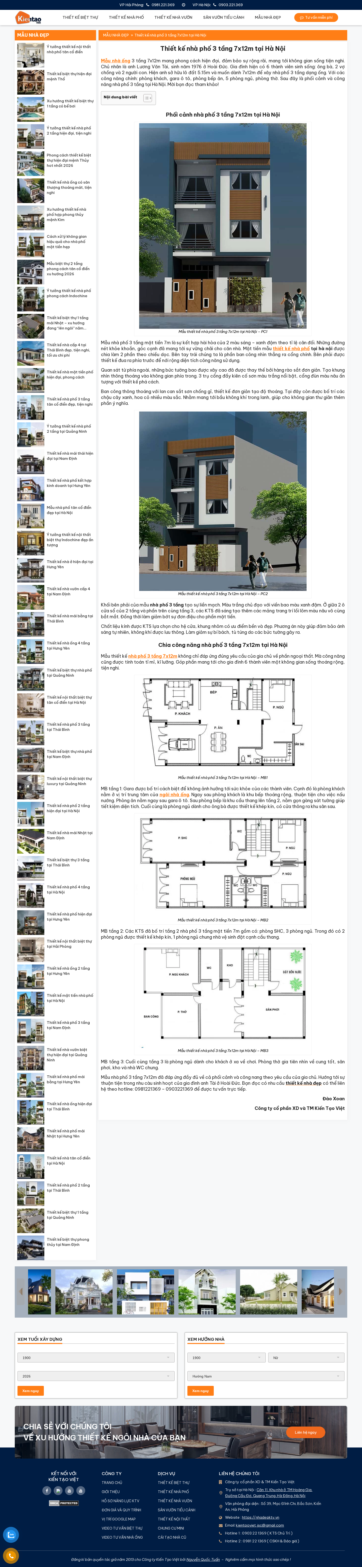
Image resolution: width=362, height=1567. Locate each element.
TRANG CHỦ (112, 1483)
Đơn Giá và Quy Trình (121, 1510)
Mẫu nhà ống (115, 61)
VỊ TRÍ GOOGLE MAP (119, 1519)
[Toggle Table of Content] (145, 98)
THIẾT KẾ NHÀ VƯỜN (173, 17)
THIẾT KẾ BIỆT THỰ (80, 17)
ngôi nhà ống (174, 794)
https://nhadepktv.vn (260, 1517)
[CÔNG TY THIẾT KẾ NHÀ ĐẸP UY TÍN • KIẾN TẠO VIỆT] (28, 17)
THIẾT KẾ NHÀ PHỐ (126, 17)
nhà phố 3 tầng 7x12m (152, 656)
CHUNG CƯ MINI (171, 1528)
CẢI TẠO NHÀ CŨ (172, 1537)
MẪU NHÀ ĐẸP (268, 17)
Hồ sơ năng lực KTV (121, 1501)
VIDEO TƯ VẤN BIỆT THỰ (122, 1528)
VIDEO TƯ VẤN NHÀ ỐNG (122, 1537)
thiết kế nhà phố (291, 348)
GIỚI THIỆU (111, 1492)
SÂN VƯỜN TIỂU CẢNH (223, 17)
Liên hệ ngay (306, 1432)
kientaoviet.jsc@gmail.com (260, 1525)
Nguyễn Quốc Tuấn (203, 1559)
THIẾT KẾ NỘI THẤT (174, 1519)
